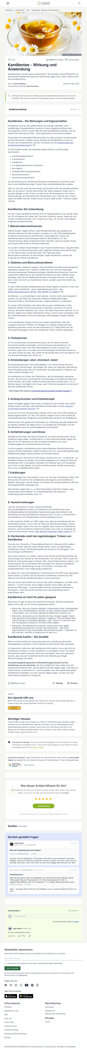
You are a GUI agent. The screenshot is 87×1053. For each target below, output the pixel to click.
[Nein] (24, 936)
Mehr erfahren (38, 747)
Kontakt (7, 1037)
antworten (11, 936)
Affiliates (8, 1007)
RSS (6, 1015)
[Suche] (79, 3)
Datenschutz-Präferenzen (55, 1014)
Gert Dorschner (32, 86)
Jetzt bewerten (43, 806)
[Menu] (7, 3)
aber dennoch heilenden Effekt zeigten (52, 531)
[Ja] (19, 936)
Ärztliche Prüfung (11, 1030)
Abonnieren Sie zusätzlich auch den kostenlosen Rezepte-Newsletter (35, 963)
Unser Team (9, 1022)
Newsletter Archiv (11, 1011)
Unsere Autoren (10, 1026)
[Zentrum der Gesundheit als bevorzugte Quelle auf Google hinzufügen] (15, 765)
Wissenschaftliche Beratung (15, 1034)
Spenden (14, 708)
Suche (47, 1022)
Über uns (8, 1018)
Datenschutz (23, 975)
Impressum (49, 1007)
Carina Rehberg (19, 84)
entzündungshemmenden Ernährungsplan (50, 391)
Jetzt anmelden (12, 968)
